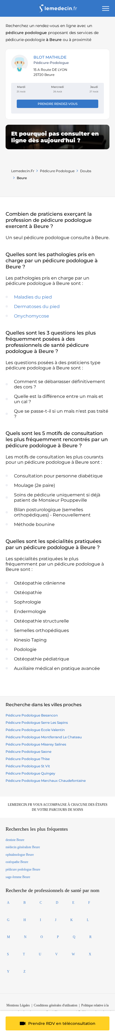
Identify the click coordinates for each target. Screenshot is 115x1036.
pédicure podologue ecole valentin (35, 730)
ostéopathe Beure (17, 862)
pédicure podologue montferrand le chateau (44, 737)
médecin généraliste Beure (23, 847)
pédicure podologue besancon (32, 715)
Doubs (85, 171)
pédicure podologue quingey (30, 773)
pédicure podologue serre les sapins (37, 722)
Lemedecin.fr (22, 171)
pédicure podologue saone (28, 751)
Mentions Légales (18, 1005)
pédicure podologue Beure (23, 869)
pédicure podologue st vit (28, 766)
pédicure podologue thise (28, 759)
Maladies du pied (33, 297)
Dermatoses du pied (37, 306)
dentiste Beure (15, 840)
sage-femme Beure (18, 877)
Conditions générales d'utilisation (55, 1005)
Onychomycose (31, 316)
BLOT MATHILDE (49, 57)
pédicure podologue (57, 171)
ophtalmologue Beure (20, 855)
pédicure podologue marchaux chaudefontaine (46, 780)
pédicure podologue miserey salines (36, 744)
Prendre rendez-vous (58, 104)
